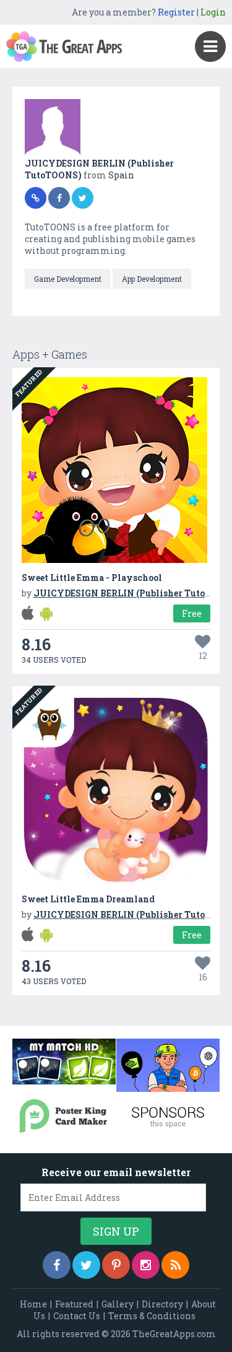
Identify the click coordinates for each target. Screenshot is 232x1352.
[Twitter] (86, 1265)
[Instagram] (146, 1265)
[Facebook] (57, 1265)
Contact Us (76, 1316)
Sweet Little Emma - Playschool (92, 577)
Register (176, 12)
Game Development (67, 279)
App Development (152, 279)
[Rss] (175, 1265)
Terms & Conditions (151, 1316)
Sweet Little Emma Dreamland (88, 899)
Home (33, 1304)
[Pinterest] (116, 1265)
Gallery (117, 1304)
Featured (74, 1304)
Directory (162, 1304)
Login (213, 12)
